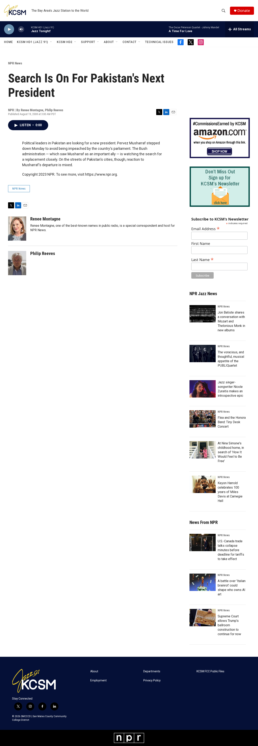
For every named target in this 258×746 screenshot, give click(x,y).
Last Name (202, 259)
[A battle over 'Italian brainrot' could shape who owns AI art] (202, 582)
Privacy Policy (152, 680)
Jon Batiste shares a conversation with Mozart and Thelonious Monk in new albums (231, 321)
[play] (9, 29)
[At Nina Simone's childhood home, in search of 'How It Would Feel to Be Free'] (202, 450)
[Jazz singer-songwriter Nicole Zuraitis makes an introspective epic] (202, 389)
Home (8, 42)
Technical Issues (159, 42)
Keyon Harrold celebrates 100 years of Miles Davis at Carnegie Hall (230, 492)
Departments (151, 671)
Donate (243, 10)
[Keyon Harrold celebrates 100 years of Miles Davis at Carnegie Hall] (202, 484)
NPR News (15, 63)
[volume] (21, 29)
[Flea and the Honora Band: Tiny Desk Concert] (202, 419)
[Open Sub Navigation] (51, 42)
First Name (200, 243)
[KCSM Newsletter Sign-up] (220, 187)
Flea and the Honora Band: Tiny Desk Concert (232, 422)
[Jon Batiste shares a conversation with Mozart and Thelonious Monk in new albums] (202, 313)
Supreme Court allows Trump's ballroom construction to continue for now (229, 625)
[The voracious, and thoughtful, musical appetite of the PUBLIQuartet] (202, 353)
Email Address (205, 228)
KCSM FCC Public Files (210, 671)
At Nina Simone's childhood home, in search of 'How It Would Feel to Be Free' (231, 452)
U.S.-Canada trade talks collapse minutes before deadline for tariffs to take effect (231, 550)
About (109, 42)
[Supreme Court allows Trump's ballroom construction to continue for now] (202, 617)
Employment (98, 680)
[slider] (27, 29)
